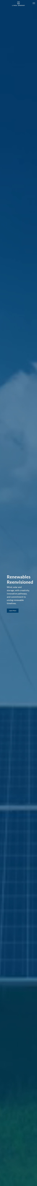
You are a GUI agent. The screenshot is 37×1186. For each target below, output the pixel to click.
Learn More (12, 610)
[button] (34, 3)
